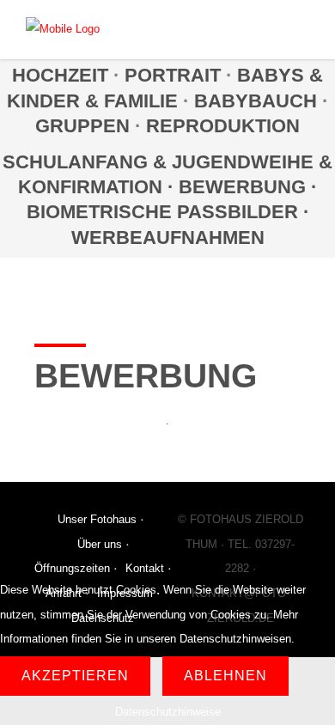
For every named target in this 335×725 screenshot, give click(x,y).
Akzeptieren (75, 675)
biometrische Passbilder (162, 211)
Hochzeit (60, 75)
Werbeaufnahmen (168, 237)
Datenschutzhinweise (168, 711)
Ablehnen (225, 675)
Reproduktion (223, 126)
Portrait (173, 75)
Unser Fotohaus (97, 519)
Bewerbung (245, 187)
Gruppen (82, 126)
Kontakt (144, 568)
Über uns (99, 544)
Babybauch (255, 101)
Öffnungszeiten (72, 568)
